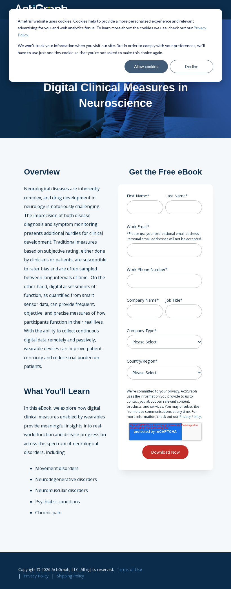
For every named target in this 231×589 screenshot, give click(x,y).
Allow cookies (146, 66)
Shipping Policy (70, 576)
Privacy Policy (190, 416)
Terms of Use (129, 569)
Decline (191, 66)
